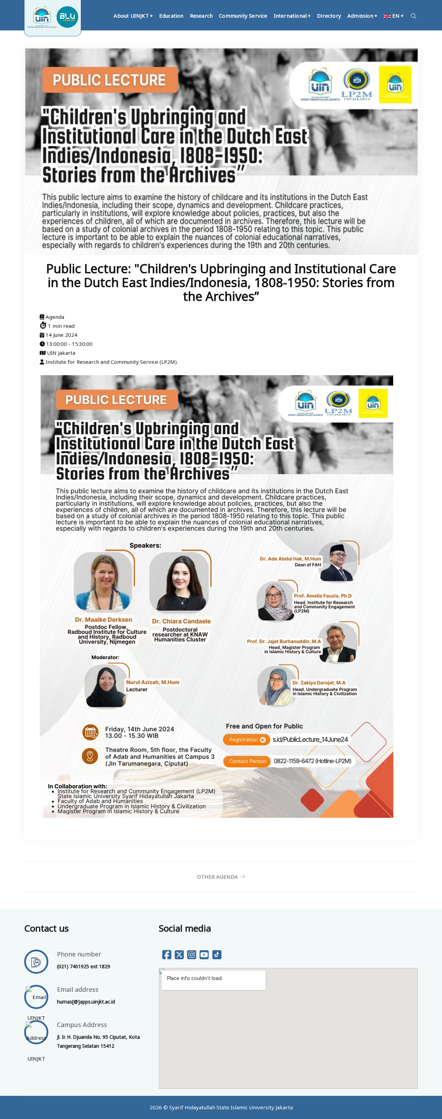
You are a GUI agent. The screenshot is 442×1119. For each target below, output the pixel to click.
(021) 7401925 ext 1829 (83, 966)
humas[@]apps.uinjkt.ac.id (86, 1001)
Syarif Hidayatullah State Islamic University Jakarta (231, 1107)
